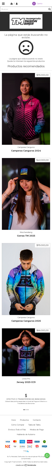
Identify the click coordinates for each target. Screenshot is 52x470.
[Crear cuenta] (12, 4)
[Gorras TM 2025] (26, 194)
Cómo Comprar (17, 425)
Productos (24, 420)
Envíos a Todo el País (17, 430)
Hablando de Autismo (26, 434)
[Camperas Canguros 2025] (26, 279)
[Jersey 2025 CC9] (26, 352)
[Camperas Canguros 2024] (26, 109)
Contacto (37, 420)
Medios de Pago (37, 430)
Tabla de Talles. (34, 425)
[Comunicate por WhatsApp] (47, 455)
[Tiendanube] (26, 466)
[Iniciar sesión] (17, 4)
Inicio (13, 420)
